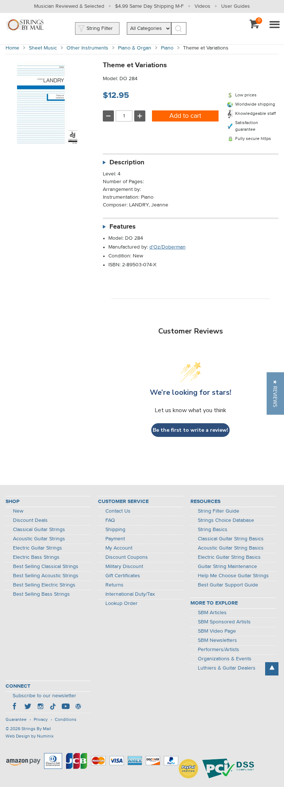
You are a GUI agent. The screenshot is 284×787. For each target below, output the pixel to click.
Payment (115, 538)
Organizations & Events (224, 658)
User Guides (235, 6)
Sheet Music (43, 48)
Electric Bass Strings (36, 557)
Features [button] (122, 226)
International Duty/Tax (130, 594)
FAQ (110, 520)
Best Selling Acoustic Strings (45, 575)
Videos (202, 6)
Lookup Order (121, 603)
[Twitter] (27, 707)
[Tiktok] (52, 707)
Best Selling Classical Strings (45, 566)
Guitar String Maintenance (227, 566)
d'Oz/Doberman (167, 247)
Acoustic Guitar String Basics (231, 548)
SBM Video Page (217, 631)
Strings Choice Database (226, 520)
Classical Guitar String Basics (231, 538)
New (18, 511)
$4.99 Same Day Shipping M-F (149, 6)
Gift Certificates (122, 575)
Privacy (41, 720)
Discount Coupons (126, 557)
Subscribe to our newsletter (44, 695)
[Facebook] (15, 707)
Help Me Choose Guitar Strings (233, 575)
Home (12, 48)
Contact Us (118, 511)
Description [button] (126, 162)
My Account (118, 548)
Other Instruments (87, 48)
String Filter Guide (218, 511)
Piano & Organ (134, 48)
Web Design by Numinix (30, 736)
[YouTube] (65, 707)
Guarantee (16, 720)
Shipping (115, 529)
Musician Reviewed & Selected (69, 6)
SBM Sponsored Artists (224, 622)
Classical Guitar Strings (39, 529)
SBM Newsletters (217, 640)
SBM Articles (212, 612)
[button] (275, 393)
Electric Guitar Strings (37, 548)
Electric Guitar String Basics (229, 557)
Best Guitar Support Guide (228, 585)
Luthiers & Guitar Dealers (227, 668)
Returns (114, 585)
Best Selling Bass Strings (41, 594)
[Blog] (78, 707)
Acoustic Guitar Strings (39, 538)
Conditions (66, 720)
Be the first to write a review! (190, 430)
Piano (167, 48)
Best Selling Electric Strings (44, 585)
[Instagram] (40, 707)
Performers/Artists (218, 649)
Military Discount (124, 566)
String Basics (212, 529)
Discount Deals (30, 520)
